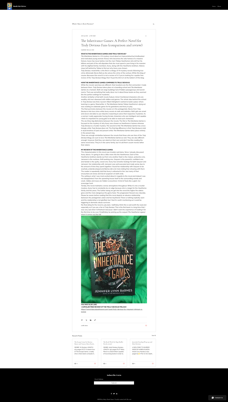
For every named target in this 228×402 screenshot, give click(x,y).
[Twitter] (114, 394)
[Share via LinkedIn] (90, 320)
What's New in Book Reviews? (83, 24)
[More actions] (146, 36)
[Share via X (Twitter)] (86, 320)
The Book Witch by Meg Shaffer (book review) (113, 343)
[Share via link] (95, 320)
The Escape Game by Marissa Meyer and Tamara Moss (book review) (84, 343)
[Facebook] (111, 394)
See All (154, 335)
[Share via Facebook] (82, 320)
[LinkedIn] (117, 394)
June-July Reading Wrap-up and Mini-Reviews (142, 343)
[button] (153, 24)
